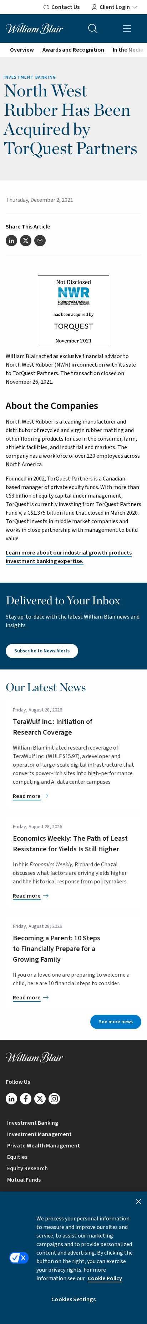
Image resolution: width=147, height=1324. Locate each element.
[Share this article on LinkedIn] (11, 240)
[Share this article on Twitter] (25, 240)
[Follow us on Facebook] (25, 1098)
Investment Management (39, 1134)
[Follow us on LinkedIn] (11, 1098)
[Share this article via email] (40, 240)
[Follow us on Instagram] (54, 1098)
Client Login (115, 7)
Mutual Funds (24, 1180)
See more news (116, 1021)
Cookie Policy (105, 1278)
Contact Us (65, 7)
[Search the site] (92, 28)
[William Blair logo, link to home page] (34, 28)
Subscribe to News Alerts (42, 651)
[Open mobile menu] (127, 28)
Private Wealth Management (43, 1146)
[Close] (138, 1201)
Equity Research (27, 1168)
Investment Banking (32, 1123)
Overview (22, 50)
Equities (17, 1157)
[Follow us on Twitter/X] (40, 1098)
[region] (73, 1258)
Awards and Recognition (73, 50)
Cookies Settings (73, 1299)
